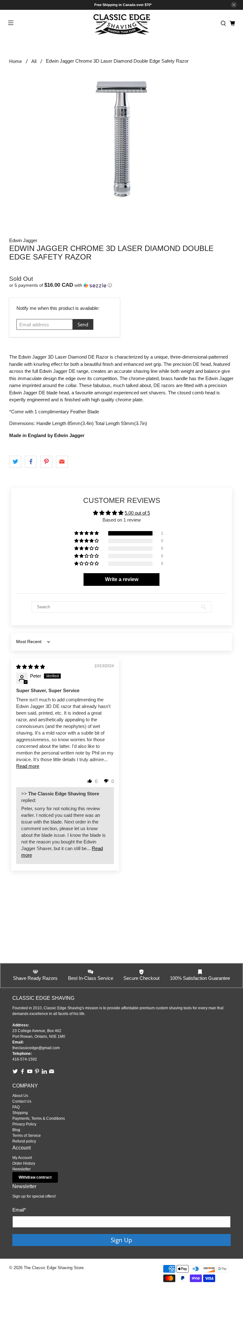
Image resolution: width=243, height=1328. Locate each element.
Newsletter (21, 1169)
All (33, 61)
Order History (23, 1163)
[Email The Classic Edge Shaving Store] (51, 1073)
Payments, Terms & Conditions (38, 1118)
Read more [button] (27, 766)
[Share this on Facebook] (31, 462)
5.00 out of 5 (137, 513)
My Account (22, 1158)
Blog (16, 1130)
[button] (121, 285)
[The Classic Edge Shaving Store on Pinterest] (37, 1073)
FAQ (16, 1107)
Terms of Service (26, 1135)
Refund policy (24, 1141)
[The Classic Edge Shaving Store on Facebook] (22, 1073)
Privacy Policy (24, 1124)
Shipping (20, 1113)
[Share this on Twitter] (15, 462)
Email (19, 1209)
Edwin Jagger (23, 240)
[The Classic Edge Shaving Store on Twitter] (15, 1073)
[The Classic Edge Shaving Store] (121, 23)
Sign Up (121, 1240)
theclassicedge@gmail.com (36, 1048)
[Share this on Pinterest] (46, 462)
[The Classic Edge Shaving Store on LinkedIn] (44, 1073)
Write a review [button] (121, 579)
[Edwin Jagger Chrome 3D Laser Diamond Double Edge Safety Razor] (121, 139)
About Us (20, 1095)
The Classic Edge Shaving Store (54, 1268)
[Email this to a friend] (62, 462)
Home (15, 61)
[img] (30, 666)
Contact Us (21, 1101)
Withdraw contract (35, 1177)
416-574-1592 (24, 1059)
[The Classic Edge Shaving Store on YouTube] (30, 1073)
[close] (234, 5)
